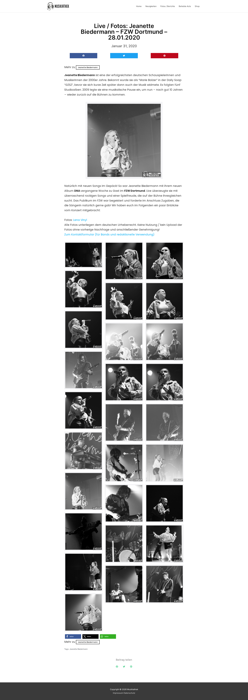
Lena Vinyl (80, 220)
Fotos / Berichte (167, 6)
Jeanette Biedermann (88, 67)
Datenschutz (129, 693)
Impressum (118, 693)
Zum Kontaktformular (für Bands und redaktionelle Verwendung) (109, 234)
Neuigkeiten (151, 6)
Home (139, 6)
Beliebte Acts (185, 6)
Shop (197, 6)
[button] (83, 55)
